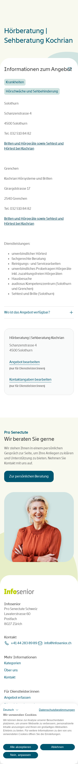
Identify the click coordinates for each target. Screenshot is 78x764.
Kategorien (12, 663)
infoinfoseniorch (57, 643)
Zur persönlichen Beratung (29, 476)
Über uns (11, 670)
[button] (11, 709)
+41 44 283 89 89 (24, 643)
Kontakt (9, 677)
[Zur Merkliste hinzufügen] (70, 69)
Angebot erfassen (17, 697)
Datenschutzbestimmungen (57, 709)
